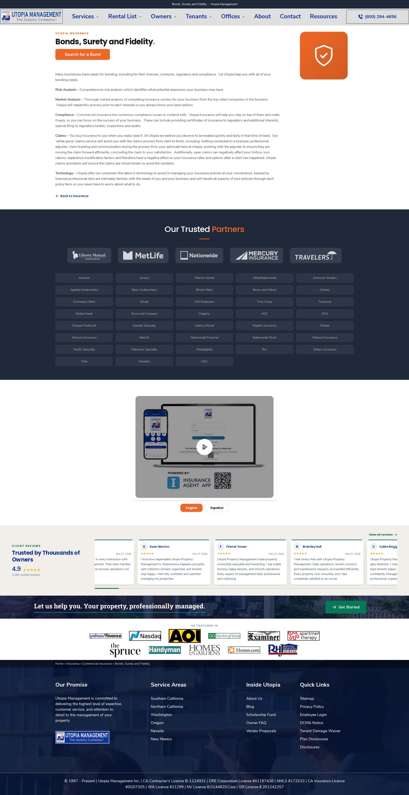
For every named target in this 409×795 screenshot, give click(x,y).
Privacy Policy (312, 706)
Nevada (157, 730)
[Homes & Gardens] (204, 650)
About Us (254, 698)
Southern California (167, 698)
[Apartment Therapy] (304, 636)
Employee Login (313, 714)
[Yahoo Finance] (105, 636)
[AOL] (185, 636)
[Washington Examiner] (264, 636)
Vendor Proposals (261, 730)
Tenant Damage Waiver (320, 730)
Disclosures (310, 747)
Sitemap (307, 698)
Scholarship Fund (261, 714)
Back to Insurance (74, 196)
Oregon (157, 722)
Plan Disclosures (314, 739)
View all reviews (381, 535)
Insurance (73, 664)
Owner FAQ (256, 722)
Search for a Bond (83, 54)
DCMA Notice (311, 722)
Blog (250, 706)
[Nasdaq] (145, 636)
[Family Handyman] (165, 650)
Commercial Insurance (97, 664)
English (191, 508)
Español (216, 508)
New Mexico (161, 739)
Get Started (349, 607)
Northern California (167, 706)
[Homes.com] (244, 650)
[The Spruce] (125, 650)
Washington (161, 714)
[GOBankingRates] (224, 636)
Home (59, 664)
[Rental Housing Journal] (284, 650)
